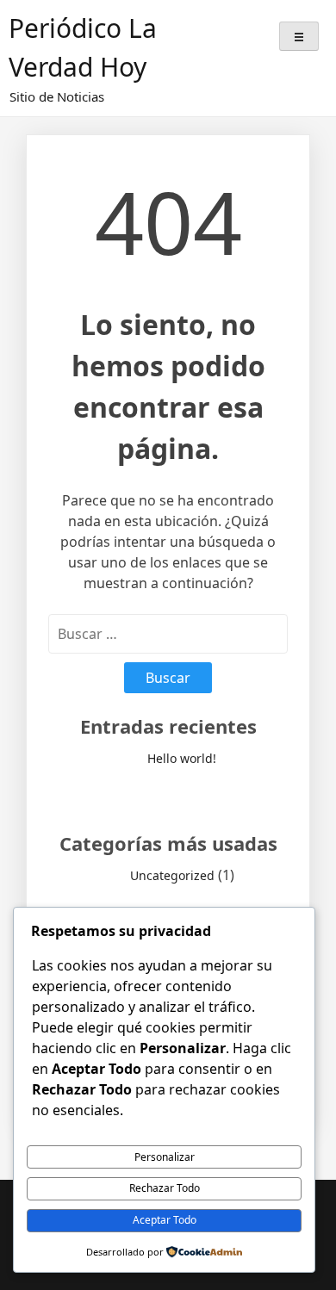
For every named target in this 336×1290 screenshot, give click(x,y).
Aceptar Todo (164, 1219)
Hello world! (181, 758)
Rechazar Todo (164, 1188)
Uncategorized (172, 875)
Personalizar (164, 1157)
